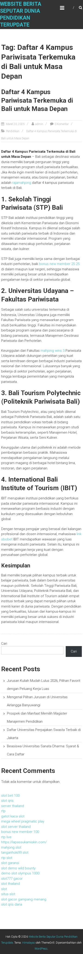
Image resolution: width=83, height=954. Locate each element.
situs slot (8, 894)
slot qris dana (11, 904)
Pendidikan (12, 131)
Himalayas (28, 942)
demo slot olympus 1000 (20, 873)
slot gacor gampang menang (23, 899)
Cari (4, 643)
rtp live (6, 837)
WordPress (41, 948)
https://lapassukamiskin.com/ (24, 842)
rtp (3, 811)
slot (4, 889)
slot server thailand (16, 827)
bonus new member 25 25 (59, 264)
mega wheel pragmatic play (22, 821)
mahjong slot (11, 847)
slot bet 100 (10, 795)
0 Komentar (62, 124)
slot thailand (10, 884)
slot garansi (10, 863)
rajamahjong (21, 183)
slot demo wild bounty (18, 868)
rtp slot (6, 858)
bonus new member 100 (20, 832)
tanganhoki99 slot (14, 852)
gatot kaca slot (12, 816)
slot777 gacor (12, 878)
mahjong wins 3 (53, 351)
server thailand (12, 806)
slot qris (7, 801)
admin (39, 124)
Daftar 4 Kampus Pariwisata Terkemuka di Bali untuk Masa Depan (37, 100)
